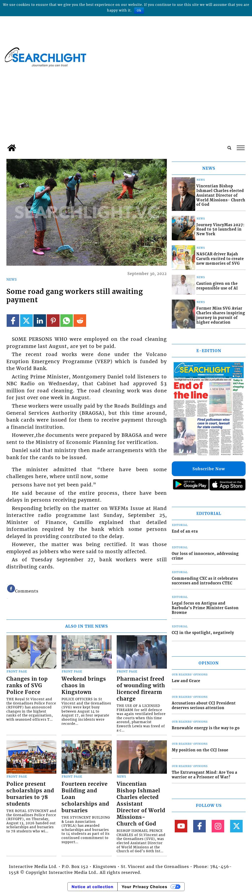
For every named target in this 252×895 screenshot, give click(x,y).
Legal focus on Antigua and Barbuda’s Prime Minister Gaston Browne (205, 608)
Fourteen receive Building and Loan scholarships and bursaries (85, 797)
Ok (139, 10)
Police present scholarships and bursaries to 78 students (30, 794)
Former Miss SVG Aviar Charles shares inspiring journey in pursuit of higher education (220, 315)
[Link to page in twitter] (26, 320)
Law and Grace (186, 681)
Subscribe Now (208, 468)
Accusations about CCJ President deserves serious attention (204, 705)
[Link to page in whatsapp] (66, 320)
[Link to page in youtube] (181, 826)
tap (240, 147)
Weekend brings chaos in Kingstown (84, 685)
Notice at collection (92, 886)
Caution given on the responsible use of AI (217, 285)
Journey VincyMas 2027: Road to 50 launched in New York (220, 229)
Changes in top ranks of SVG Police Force (27, 685)
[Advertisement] (126, 105)
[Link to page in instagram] (218, 826)
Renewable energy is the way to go (206, 728)
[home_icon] (11, 148)
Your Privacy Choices (144, 886)
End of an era (185, 531)
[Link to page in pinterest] (53, 320)
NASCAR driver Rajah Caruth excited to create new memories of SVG (220, 258)
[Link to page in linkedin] (39, 320)
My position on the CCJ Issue (200, 750)
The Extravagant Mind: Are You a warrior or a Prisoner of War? (204, 774)
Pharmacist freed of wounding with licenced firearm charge (141, 689)
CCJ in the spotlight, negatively (203, 633)
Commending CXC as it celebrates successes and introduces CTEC (205, 580)
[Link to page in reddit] (80, 320)
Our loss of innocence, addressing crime (205, 556)
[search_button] (229, 148)
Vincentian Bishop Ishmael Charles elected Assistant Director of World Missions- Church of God (141, 804)
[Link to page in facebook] (13, 320)
